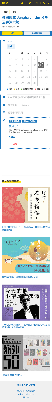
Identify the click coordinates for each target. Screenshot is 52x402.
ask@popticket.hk (26, 394)
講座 (14, 12)
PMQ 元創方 (9, 26)
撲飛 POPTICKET (26, 385)
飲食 (6, 12)
